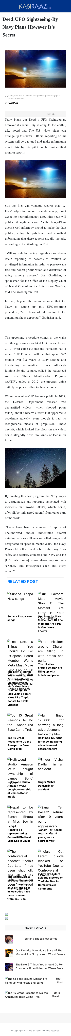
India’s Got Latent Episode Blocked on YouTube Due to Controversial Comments (50, 881)
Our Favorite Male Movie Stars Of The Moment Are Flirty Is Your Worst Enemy (50, 624)
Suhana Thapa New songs (40, 938)
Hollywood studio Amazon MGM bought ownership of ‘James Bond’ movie (19, 789)
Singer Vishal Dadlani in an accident (46, 785)
